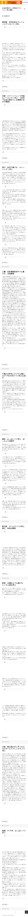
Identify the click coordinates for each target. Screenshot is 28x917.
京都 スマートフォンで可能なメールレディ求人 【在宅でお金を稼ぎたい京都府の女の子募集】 (13, 99)
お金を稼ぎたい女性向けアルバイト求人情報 (11, 9)
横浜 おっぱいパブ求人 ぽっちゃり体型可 (13, 440)
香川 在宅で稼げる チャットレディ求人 (13, 168)
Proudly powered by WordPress (8, 915)
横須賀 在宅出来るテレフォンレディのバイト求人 (13, 23)
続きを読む (5, 86)
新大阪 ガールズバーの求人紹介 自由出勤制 (13, 527)
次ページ (26, 912)
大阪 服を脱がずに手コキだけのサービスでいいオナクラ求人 (13, 749)
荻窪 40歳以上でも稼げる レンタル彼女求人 (13, 584)
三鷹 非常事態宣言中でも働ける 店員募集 (13, 272)
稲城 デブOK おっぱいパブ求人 (14, 831)
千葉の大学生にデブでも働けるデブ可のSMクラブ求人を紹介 (14, 376)
